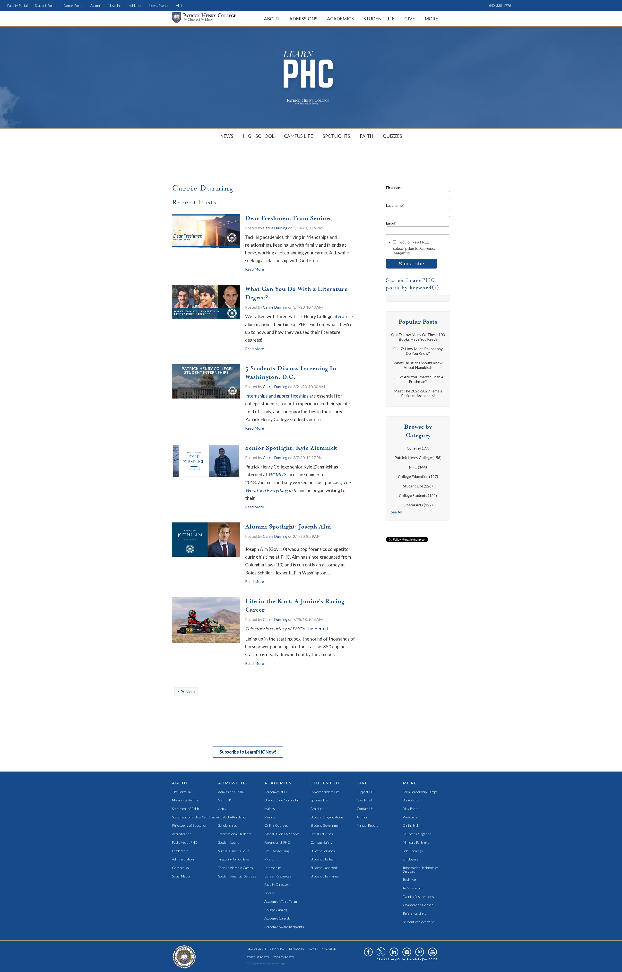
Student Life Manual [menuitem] (325, 876)
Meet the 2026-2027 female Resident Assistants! (418, 393)
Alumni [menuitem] (95, 5)
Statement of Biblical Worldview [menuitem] (195, 817)
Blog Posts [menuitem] (410, 809)
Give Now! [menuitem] (364, 800)
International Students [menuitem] (234, 834)
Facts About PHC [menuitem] (184, 842)
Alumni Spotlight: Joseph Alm (288, 526)
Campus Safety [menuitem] (321, 842)
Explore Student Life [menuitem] (325, 792)
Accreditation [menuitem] (181, 834)
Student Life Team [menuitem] (323, 859)
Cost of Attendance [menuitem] (232, 817)
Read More (254, 269)
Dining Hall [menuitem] (411, 825)
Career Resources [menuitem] (277, 876)
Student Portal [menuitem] (45, 5)
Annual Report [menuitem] (367, 825)
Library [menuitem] (269, 893)
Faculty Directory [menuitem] (277, 884)
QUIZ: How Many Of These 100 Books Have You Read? (418, 336)
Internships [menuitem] (273, 868)
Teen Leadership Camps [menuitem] (235, 868)
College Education (418, 476)
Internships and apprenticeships (276, 396)
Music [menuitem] (268, 859)
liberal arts (418, 505)
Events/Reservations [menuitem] (418, 897)
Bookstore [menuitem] (411, 800)
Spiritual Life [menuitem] (319, 800)
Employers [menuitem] (410, 859)
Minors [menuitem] (269, 817)
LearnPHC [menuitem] (277, 948)
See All (396, 512)
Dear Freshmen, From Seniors (288, 218)
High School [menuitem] (258, 136)
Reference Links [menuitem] (414, 913)
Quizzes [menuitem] (392, 136)
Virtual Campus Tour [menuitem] (233, 851)
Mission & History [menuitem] (185, 800)
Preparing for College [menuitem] (233, 859)
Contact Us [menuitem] (180, 868)
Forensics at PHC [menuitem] (277, 842)
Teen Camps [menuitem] (295, 948)
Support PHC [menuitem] (366, 792)
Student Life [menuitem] (379, 18)
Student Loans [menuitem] (228, 842)
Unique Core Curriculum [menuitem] (282, 800)
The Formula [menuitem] (181, 792)
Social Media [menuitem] (181, 876)
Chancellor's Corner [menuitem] (418, 905)
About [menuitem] (272, 18)
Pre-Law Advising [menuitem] (276, 851)
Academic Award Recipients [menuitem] (284, 927)
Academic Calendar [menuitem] (278, 918)
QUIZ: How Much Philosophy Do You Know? (418, 351)
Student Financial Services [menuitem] (237, 876)
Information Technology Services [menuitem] (420, 869)
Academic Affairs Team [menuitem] (280, 901)
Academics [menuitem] (340, 18)
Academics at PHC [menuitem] (277, 792)
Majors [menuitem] (269, 809)
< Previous (186, 691)
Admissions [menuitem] (303, 18)
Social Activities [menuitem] (322, 834)
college (418, 448)
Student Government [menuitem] (326, 825)
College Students (418, 495)
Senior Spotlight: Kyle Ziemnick (291, 448)
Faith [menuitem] (366, 136)
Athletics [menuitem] (135, 5)
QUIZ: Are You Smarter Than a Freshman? (418, 379)
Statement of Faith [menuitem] (185, 809)
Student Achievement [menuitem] (418, 922)
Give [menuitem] (409, 18)
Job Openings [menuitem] (413, 851)
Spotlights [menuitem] (336, 136)
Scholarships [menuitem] (227, 825)
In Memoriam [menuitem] (413, 888)
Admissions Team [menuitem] (231, 792)
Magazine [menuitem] (114, 5)
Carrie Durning (275, 228)
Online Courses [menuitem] (276, 825)
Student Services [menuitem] (323, 851)
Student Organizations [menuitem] (327, 817)
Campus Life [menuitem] (298, 136)
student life (418, 486)
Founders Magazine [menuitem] (417, 834)
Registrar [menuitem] (409, 880)
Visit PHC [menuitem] (225, 800)
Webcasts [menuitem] (410, 817)
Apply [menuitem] (222, 809)
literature (343, 316)
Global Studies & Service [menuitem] (282, 834)
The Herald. (317, 628)
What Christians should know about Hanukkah (417, 365)
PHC (418, 467)
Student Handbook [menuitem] (324, 868)
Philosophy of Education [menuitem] (189, 825)
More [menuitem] (431, 18)
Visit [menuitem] (179, 5)
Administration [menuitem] (183, 859)
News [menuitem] (226, 136)
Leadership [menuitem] (180, 851)
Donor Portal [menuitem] (73, 5)
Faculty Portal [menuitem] (17, 5)
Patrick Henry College (418, 457)
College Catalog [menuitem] (275, 910)
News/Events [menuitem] (159, 5)
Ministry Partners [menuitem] (416, 842)
